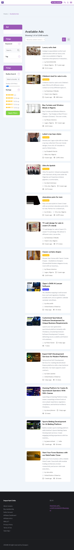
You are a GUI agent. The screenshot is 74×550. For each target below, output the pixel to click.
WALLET (6, 521)
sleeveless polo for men (52, 197)
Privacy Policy (8, 524)
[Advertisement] (37, 509)
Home (5, 14)
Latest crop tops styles (51, 134)
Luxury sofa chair (49, 47)
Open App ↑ (7, 531)
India (60, 441)
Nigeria (51, 65)
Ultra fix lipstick (48, 165)
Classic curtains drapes (51, 252)
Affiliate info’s (8, 518)
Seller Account (8, 512)
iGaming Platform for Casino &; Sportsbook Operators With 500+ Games (55, 390)
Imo (51, 94)
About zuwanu (8, 506)
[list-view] (64, 39)
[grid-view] (69, 39)
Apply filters (12, 113)
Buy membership (8, 509)
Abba (46, 154)
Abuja (46, 65)
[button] (71, 2)
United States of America (52, 306)
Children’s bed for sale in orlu (54, 76)
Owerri (46, 94)
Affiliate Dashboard (9, 515)
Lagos (46, 123)
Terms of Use (7, 528)
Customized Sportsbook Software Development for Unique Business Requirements (55, 320)
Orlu (45, 186)
